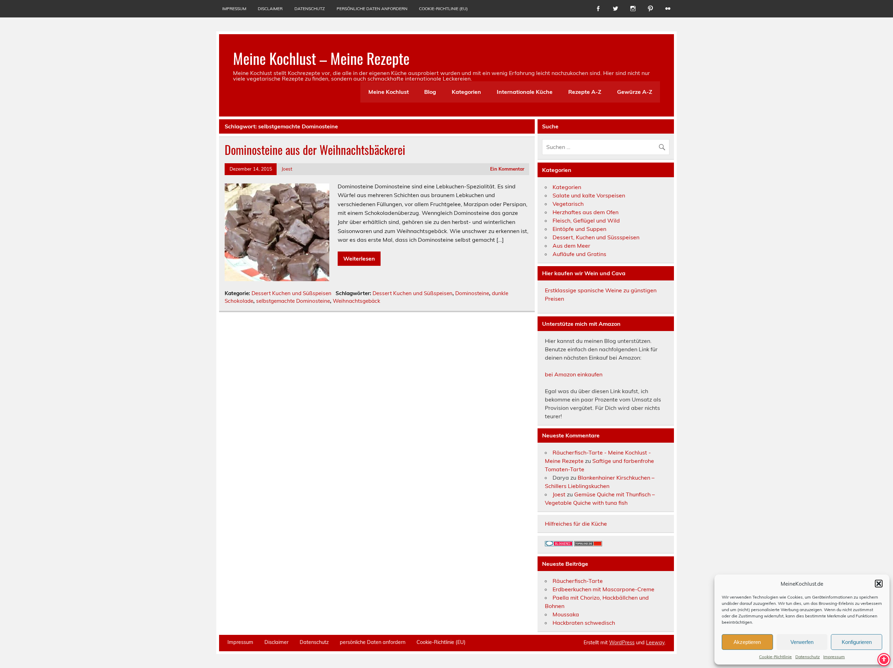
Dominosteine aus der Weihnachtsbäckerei (315, 149)
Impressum (834, 656)
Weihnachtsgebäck (356, 301)
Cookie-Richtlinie (775, 656)
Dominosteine (472, 293)
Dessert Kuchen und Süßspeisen (291, 293)
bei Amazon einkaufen (573, 374)
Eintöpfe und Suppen (579, 228)
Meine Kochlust (388, 91)
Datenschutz (807, 656)
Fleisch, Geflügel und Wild (586, 220)
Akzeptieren (747, 642)
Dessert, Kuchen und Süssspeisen (596, 237)
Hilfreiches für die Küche (576, 523)
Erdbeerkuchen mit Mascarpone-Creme (603, 589)
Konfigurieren (857, 642)
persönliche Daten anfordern (372, 8)
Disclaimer (270, 8)
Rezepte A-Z (584, 91)
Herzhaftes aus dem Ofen (585, 212)
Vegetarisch (568, 203)
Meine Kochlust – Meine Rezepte (321, 58)
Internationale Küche (525, 91)
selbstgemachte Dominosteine (293, 301)
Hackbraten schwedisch (584, 622)
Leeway (655, 642)
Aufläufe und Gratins (579, 253)
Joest (287, 169)
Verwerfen (801, 642)
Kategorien (466, 91)
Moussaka (566, 614)
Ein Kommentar (507, 169)
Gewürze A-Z (634, 91)
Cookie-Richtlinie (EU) (443, 8)
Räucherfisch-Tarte (578, 580)
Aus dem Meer (571, 245)
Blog (430, 91)
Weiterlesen (359, 258)
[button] (878, 583)
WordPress (622, 642)
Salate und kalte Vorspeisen (589, 195)
